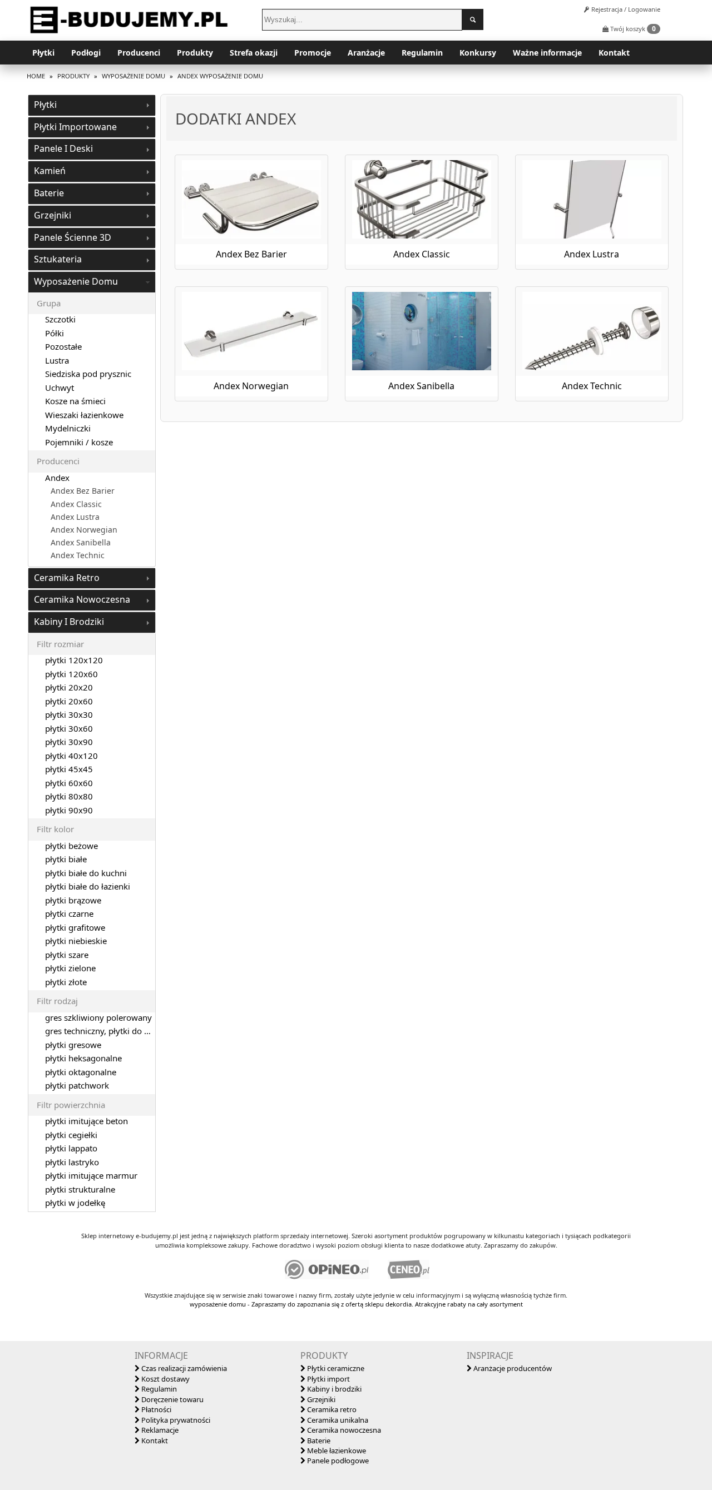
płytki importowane (75, 127)
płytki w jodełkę (75, 1202)
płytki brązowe (73, 900)
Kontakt (614, 52)
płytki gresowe (73, 1044)
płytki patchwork (77, 1085)
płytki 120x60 (71, 673)
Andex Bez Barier (83, 491)
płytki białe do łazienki (87, 886)
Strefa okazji (254, 52)
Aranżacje (366, 52)
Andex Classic (76, 504)
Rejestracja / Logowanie (625, 9)
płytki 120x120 (74, 659)
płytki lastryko (72, 1162)
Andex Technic (78, 555)
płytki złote (66, 981)
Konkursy (477, 52)
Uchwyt (59, 387)
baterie (49, 193)
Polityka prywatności (175, 1420)
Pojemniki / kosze (79, 442)
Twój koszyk (632, 28)
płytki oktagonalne (80, 1071)
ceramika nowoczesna (82, 599)
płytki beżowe (71, 845)
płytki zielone (70, 968)
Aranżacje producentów (512, 1368)
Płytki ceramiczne (334, 1368)
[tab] (92, 105)
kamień (50, 171)
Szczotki (60, 319)
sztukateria (58, 259)
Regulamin (422, 52)
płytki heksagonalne (83, 1058)
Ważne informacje (547, 52)
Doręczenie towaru (172, 1399)
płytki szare (66, 954)
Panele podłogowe (337, 1461)
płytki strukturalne (80, 1189)
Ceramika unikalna (336, 1420)
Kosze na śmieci (75, 400)
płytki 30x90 (69, 741)
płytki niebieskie (76, 940)
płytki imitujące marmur (91, 1175)
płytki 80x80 (69, 796)
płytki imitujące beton (86, 1120)
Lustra (57, 360)
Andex (57, 477)
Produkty (195, 52)
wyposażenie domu (76, 281)
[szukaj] (472, 19)
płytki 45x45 (69, 768)
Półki (54, 333)
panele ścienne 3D (72, 237)
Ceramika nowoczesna (343, 1430)
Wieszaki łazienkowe (84, 414)
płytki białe (66, 859)
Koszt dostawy (165, 1379)
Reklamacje (159, 1430)
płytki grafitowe (75, 927)
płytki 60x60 (69, 782)
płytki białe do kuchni (86, 872)
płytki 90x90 (69, 810)
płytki (45, 104)
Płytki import (327, 1379)
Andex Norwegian (84, 530)
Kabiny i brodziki (333, 1389)
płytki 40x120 (71, 755)
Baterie (317, 1441)
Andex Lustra (75, 517)
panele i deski (63, 148)
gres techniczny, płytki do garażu (107, 1030)
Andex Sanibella (81, 543)
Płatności (155, 1409)
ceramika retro (67, 578)
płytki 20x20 (69, 687)
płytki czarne (69, 913)
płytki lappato (71, 1148)
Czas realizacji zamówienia (183, 1368)
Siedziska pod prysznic (88, 373)
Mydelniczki (68, 428)
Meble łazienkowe (335, 1451)
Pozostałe (63, 346)
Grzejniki (320, 1399)
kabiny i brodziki (69, 621)
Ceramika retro (331, 1409)
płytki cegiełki (71, 1134)
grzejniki (52, 215)
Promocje (312, 52)
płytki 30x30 (69, 714)
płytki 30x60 (69, 728)
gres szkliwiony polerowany (98, 1017)
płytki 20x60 (69, 701)
